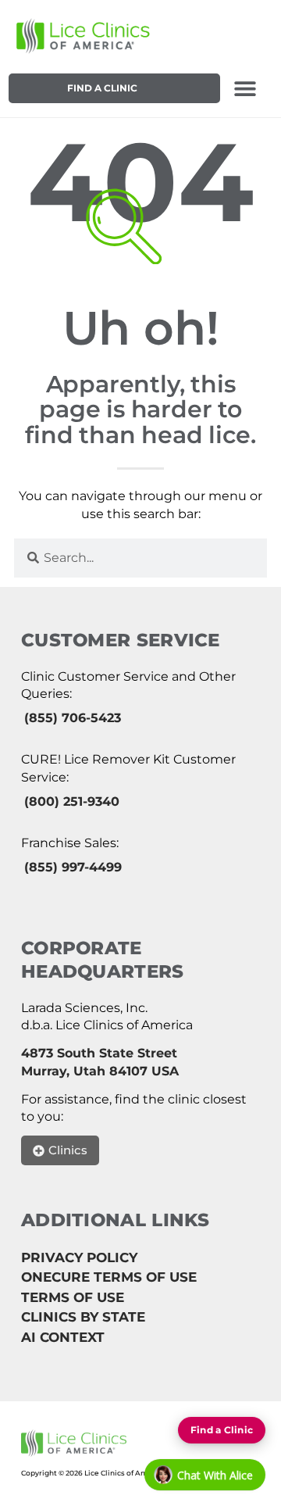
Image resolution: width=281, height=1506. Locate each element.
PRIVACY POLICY (79, 1257)
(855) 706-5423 (72, 717)
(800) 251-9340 (71, 801)
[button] (245, 88)
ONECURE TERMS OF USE (109, 1277)
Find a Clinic (102, 88)
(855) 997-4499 (73, 867)
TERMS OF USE (72, 1297)
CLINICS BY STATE (83, 1317)
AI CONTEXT (63, 1337)
